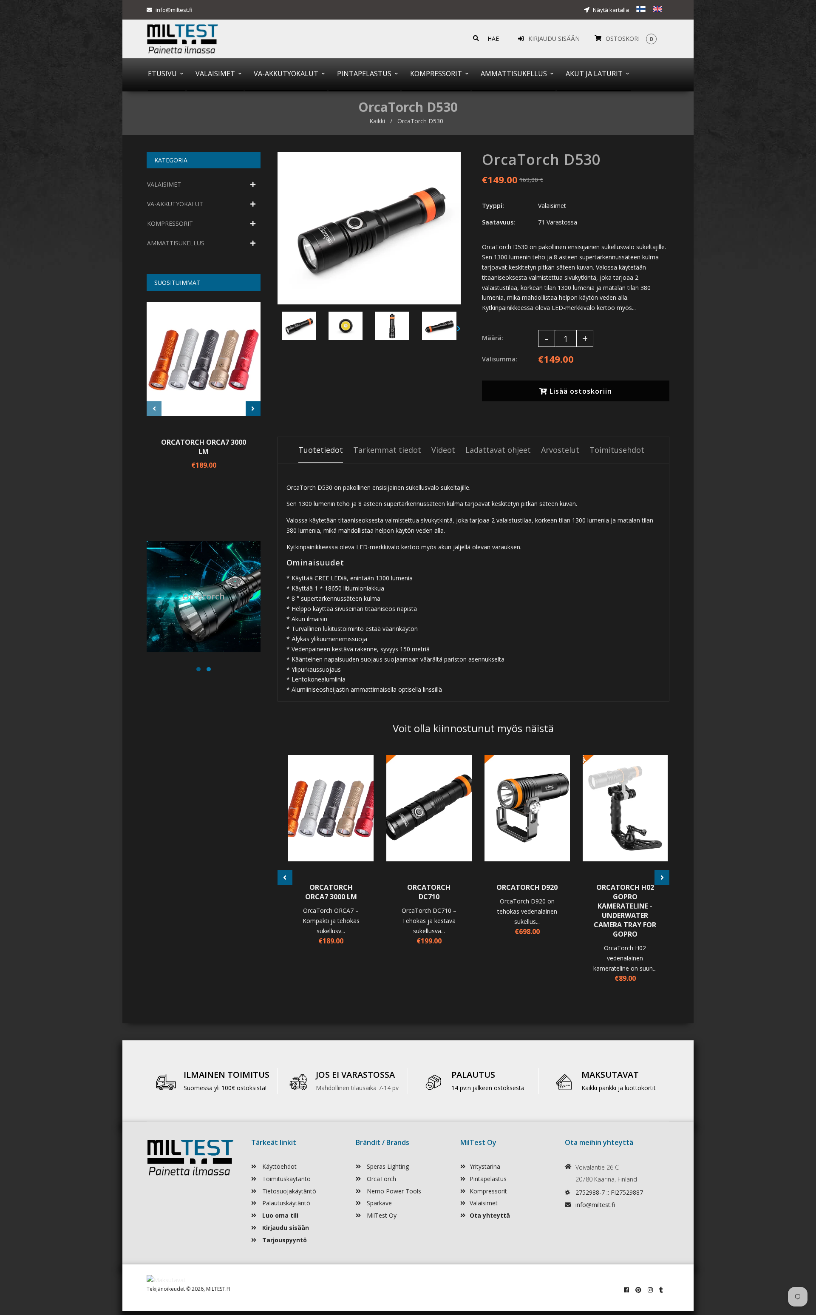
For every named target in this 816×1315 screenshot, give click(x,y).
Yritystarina (485, 1166)
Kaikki (377, 121)
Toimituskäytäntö (286, 1179)
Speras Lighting (387, 1166)
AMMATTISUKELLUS (175, 243)
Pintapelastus (488, 1179)
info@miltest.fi (174, 10)
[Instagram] (650, 1290)
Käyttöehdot (279, 1166)
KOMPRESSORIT (170, 223)
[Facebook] (626, 1290)
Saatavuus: (498, 222)
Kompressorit (488, 1191)
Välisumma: (499, 359)
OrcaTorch (380, 1179)
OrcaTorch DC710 (428, 892)
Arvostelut (560, 450)
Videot (443, 450)
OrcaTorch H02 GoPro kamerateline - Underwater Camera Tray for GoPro (625, 911)
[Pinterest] (638, 1290)
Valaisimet (484, 1203)
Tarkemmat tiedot (387, 450)
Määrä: (492, 338)
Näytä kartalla (610, 10)
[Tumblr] (661, 1290)
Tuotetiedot (320, 450)
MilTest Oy (381, 1215)
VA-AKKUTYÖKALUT (175, 204)
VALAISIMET (164, 184)
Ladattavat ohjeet (498, 450)
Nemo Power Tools (393, 1191)
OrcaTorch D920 (527, 887)
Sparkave (378, 1203)
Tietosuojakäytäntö (288, 1191)
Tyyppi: (493, 206)
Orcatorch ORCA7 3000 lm (203, 446)
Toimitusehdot (616, 450)
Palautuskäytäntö (285, 1203)
